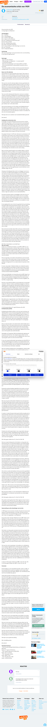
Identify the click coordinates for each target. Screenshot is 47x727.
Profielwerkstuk (10, 9)
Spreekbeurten (26, 707)
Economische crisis (16, 19)
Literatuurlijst (19, 706)
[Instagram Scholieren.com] (5, 710)
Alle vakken (33, 700)
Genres (18, 703)
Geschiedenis (15, 17)
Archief (33, 710)
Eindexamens (28, 1)
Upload (38, 609)
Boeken (11, 1)
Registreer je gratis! (38, 625)
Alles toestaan (37, 374)
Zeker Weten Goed (26, 709)
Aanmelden (25, 691)
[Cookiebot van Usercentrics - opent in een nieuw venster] (39, 351)
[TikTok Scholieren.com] (14, 710)
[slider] (37, 634)
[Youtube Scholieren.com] (3, 710)
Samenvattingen (27, 703)
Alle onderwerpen (34, 703)
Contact (40, 704)
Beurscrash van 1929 (24, 19)
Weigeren (10, 374)
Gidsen (21, 1)
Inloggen (21, 691)
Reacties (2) (27, 24)
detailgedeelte (36, 367)
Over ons (40, 700)
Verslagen (16, 1)
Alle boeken (19, 700)
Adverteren (41, 707)
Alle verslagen (26, 700)
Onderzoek (41, 708)
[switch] (18, 371)
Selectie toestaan (23, 374)
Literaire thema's (18, 705)
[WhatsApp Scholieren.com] (9, 710)
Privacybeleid (41, 703)
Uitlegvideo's (34, 709)
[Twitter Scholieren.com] (7, 710)
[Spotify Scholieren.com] (13, 710)
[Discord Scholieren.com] (11, 710)
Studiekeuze (34, 705)
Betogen (25, 704)
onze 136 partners (9, 358)
